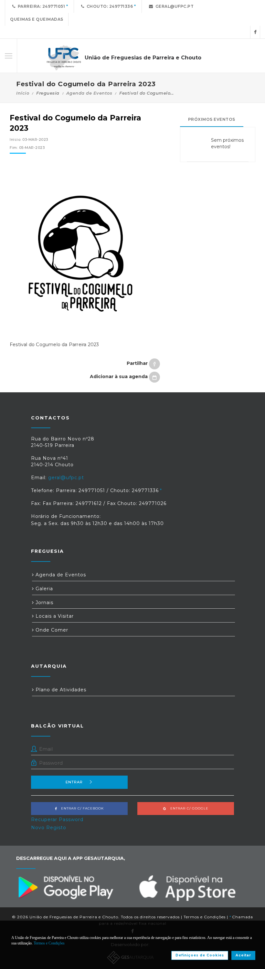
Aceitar (243, 955)
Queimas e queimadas (36, 19)
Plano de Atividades (60, 690)
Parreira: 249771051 (40, 6)
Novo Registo (48, 827)
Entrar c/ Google (187, 808)
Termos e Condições (205, 916)
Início (22, 93)
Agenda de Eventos (89, 93)
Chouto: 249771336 (108, 6)
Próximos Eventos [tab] (211, 119)
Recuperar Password (57, 819)
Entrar (74, 782)
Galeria (43, 589)
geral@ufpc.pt (173, 6)
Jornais (43, 602)
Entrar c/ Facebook (80, 808)
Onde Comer (51, 630)
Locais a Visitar (54, 616)
